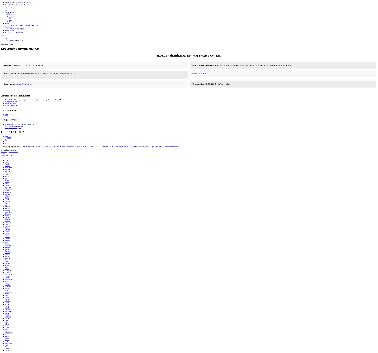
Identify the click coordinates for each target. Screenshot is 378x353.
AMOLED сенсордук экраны (118, 146)
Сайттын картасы (27, 146)
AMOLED (12, 14)
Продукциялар (10, 13)
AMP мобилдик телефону (171, 146)
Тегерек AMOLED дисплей (99, 146)
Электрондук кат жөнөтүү (9, 152)
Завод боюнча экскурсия (17, 28)
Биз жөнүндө (9, 27)
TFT (10, 20)
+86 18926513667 (23, 4)
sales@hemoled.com (25, 2)
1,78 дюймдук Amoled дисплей (139, 146)
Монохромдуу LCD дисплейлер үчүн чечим (23, 25)
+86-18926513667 (6, 155)
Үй (6, 11)
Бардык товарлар (156, 146)
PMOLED (12, 16)
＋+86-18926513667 (11, 105)
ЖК (10, 18)
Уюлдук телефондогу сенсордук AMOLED (74, 146)
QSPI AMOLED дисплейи (42, 146)
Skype (3, 153)
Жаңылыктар (9, 30)
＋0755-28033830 (10, 103)
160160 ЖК (55, 146)
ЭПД (10, 21)
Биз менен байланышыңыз (14, 32)
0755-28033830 (204, 74)
